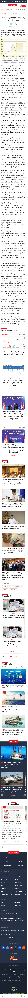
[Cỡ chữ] (18, 996)
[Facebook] (3, 947)
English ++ (20, 865)
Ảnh (2, 902)
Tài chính (18, 9)
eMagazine (22, 667)
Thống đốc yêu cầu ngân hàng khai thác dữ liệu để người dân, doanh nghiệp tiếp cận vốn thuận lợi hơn (13, 576)
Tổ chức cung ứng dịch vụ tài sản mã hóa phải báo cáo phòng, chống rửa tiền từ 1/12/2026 (12, 482)
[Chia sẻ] (25, 996)
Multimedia (7, 664)
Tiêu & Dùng (14, 1)
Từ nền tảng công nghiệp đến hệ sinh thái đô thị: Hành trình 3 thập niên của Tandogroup (12, 732)
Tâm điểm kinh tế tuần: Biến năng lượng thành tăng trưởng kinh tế (12, 709)
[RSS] (23, 947)
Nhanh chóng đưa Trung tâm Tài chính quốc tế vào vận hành (13, 527)
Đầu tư (12, 9)
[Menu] (2, 996)
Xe (20, 1)
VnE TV (24, 1)
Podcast (9, 667)
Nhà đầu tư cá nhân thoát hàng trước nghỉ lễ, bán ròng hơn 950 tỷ (13, 383)
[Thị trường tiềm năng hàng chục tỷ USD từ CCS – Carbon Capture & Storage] (13, 753)
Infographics (16, 667)
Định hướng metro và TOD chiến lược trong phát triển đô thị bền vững (12, 824)
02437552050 (6, 934)
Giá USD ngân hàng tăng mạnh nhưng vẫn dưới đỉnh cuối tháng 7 (13, 617)
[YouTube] (11, 947)
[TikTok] (15, 947)
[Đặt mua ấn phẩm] (23, 5)
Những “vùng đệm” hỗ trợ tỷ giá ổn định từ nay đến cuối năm (12, 505)
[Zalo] (19, 947)
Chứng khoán (5, 1)
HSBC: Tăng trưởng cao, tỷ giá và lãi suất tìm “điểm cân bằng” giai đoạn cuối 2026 (13, 551)
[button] (11, 656)
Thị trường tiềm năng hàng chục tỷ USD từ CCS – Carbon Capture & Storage (12, 765)
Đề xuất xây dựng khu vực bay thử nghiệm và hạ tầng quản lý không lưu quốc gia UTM (12, 790)
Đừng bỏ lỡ (6, 596)
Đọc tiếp (5, 462)
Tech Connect (7, 865)
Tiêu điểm (6, 9)
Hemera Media (20, 993)
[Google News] (21, 996)
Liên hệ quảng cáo (13, 937)
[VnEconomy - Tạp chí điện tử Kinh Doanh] (13, 852)
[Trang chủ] (2, 9)
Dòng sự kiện (13, 804)
